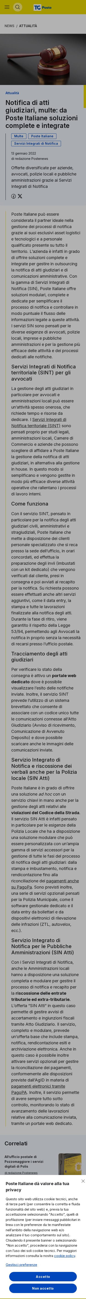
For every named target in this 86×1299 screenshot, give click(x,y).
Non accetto (43, 1288)
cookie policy (64, 1256)
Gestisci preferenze (21, 1264)
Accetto (43, 1277)
